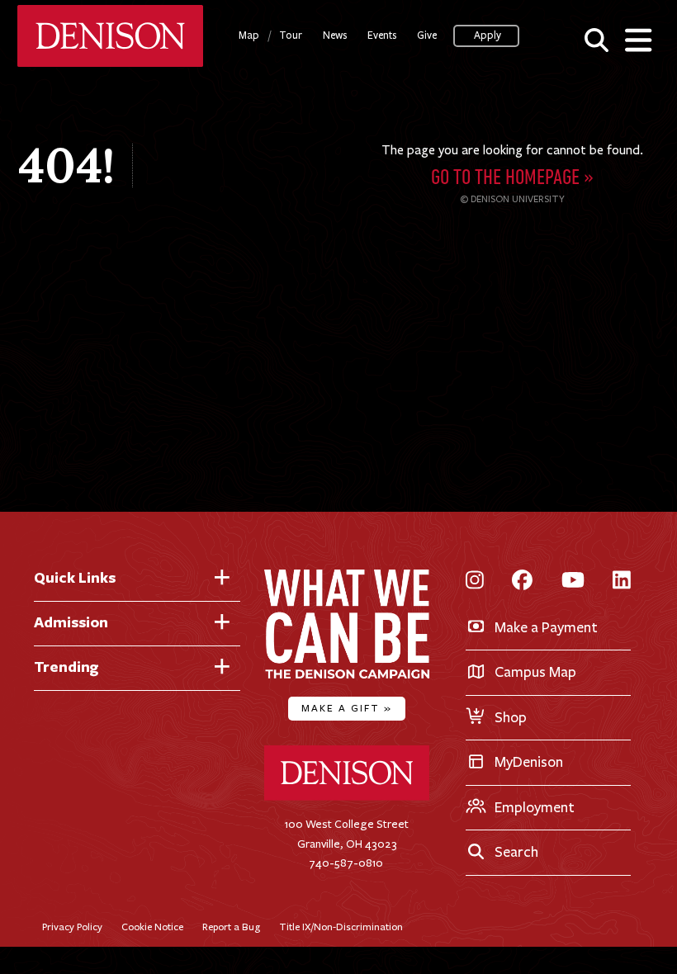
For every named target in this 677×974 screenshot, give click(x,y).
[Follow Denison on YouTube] (573, 581)
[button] (596, 39)
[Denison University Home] (346, 797)
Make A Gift (346, 708)
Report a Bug (231, 926)
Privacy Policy (72, 926)
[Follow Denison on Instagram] (475, 581)
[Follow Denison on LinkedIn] (622, 581)
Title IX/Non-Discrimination (341, 926)
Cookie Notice (152, 926)
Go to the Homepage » (512, 179)
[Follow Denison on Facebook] (522, 581)
